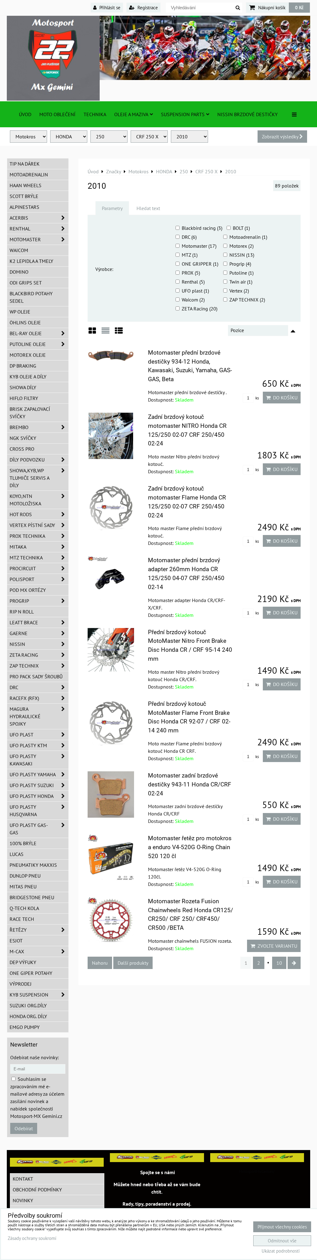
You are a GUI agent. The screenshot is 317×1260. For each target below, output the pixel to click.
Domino (19, 272)
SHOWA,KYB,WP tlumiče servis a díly (30, 477)
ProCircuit (23, 568)
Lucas (17, 854)
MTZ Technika (26, 557)
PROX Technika (27, 536)
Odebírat (24, 1128)
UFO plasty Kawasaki (23, 760)
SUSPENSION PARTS (183, 114)
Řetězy (18, 930)
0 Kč (299, 7)
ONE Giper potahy (31, 973)
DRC (14, 687)
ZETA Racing (24, 655)
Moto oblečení (57, 114)
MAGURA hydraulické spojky (25, 716)
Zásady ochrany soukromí (32, 1238)
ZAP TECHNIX (24, 666)
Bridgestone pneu (32, 897)
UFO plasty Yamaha (33, 774)
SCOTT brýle (24, 196)
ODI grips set (26, 283)
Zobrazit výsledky (280, 136)
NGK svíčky (23, 438)
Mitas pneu (23, 886)
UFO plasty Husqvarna (23, 810)
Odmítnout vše (282, 1241)
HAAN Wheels (25, 185)
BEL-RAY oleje (26, 333)
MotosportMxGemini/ (257, 1171)
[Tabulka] (119, 332)
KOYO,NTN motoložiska (25, 500)
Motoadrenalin (29, 174)
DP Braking (23, 366)
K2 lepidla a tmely (31, 261)
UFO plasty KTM (28, 745)
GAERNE (19, 633)
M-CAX (17, 951)
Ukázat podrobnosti (281, 1251)
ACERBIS (19, 218)
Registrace (147, 7)
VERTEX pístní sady (32, 525)
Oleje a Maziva (131, 114)
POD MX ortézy (28, 590)
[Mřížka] (92, 332)
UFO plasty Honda (32, 796)
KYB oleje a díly (28, 376)
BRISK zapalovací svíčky (30, 412)
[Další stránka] (294, 963)
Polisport (22, 579)
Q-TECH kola (24, 908)
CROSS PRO (22, 449)
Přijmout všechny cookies (282, 1227)
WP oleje (20, 312)
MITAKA (18, 547)
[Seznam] (105, 332)
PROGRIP (19, 601)
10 (279, 963)
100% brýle (23, 843)
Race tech (22, 919)
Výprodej (21, 984)
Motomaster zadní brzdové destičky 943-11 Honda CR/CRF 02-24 (189, 784)
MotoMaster (25, 239)
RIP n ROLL (22, 612)
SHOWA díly (23, 387)
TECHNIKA (95, 114)
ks (256, 398)
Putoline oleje (28, 344)
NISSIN (17, 644)
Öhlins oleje (25, 322)
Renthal (20, 228)
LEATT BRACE (24, 622)
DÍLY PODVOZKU (27, 460)
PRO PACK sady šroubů (36, 676)
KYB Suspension (29, 995)
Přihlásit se (109, 7)
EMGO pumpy (25, 1027)
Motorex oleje (28, 355)
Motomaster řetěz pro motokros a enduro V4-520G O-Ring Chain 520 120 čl (190, 847)
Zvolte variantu (276, 946)
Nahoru (100, 963)
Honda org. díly (28, 1016)
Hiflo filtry (24, 398)
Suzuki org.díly (28, 1005)
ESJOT (16, 941)
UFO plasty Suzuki (32, 785)
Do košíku (284, 397)
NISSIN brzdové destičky (247, 114)
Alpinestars (24, 207)
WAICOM (19, 250)
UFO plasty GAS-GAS (29, 829)
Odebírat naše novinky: (34, 1057)
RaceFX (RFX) (24, 698)
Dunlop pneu (25, 876)
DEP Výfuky (23, 962)
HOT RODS (21, 514)
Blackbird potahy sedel (31, 297)
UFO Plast (21, 734)
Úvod (25, 114)
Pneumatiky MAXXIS (33, 865)
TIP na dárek (25, 164)
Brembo (19, 427)
